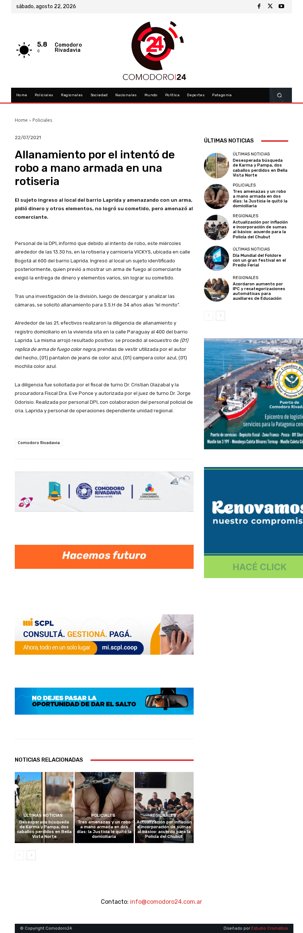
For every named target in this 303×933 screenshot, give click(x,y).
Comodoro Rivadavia (39, 442)
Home (21, 120)
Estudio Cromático (269, 928)
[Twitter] (270, 6)
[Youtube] (281, 6)
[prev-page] (19, 855)
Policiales (42, 120)
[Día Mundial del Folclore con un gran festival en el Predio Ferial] (216, 258)
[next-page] (31, 855)
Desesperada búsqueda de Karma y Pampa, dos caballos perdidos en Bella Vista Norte (44, 829)
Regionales (163, 815)
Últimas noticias (43, 815)
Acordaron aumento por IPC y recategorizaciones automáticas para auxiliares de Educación (259, 291)
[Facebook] (259, 6)
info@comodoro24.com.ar (166, 901)
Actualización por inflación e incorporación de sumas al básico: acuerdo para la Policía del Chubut (164, 829)
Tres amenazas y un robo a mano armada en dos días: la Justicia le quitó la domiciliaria (104, 829)
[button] (279, 95)
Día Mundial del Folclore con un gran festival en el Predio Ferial (259, 260)
